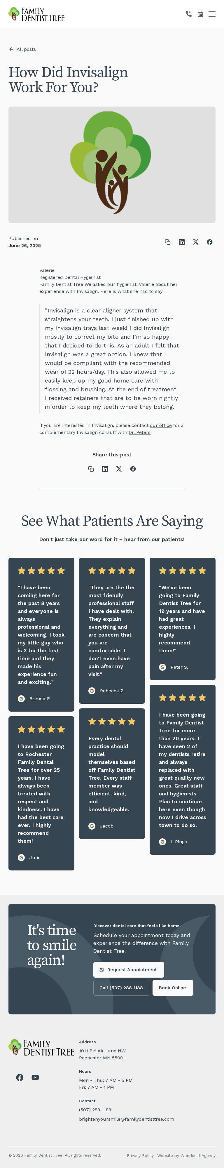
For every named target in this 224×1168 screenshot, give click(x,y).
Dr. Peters (139, 432)
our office (161, 425)
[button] (212, 14)
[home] (36, 14)
